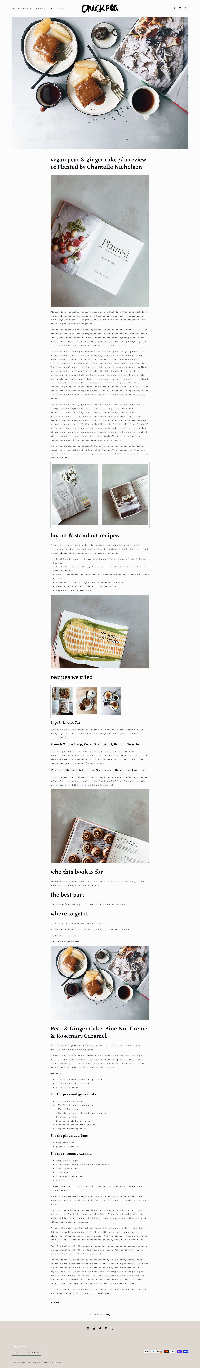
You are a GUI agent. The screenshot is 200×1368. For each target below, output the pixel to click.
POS (36, 1362)
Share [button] (57, 1302)
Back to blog (101, 1314)
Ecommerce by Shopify (52, 1362)
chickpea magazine (26, 1362)
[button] (15, 8)
